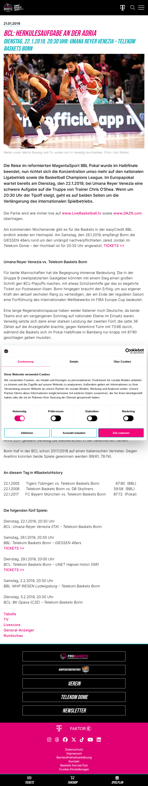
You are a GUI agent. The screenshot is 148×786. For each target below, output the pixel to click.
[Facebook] (65, 739)
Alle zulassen (121, 432)
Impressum (74, 753)
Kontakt (74, 761)
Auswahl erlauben (74, 432)
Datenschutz (74, 749)
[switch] (56, 418)
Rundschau (13, 635)
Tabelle (10, 614)
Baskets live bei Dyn (74, 765)
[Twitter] (73, 739)
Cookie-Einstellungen (74, 769)
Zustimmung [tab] (26, 361)
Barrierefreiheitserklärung (74, 757)
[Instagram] (49, 739)
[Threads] (57, 739)
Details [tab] (74, 361)
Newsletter (74, 710)
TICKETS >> (114, 246)
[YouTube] (90, 739)
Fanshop (72, 782)
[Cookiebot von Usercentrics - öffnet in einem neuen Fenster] (128, 351)
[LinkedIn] (99, 739)
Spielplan (117, 782)
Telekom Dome (74, 697)
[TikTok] (82, 739)
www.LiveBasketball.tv (81, 213)
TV (6, 619)
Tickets (29, 782)
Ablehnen (27, 432)
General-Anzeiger (19, 630)
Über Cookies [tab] (122, 361)
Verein (74, 683)
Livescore (12, 625)
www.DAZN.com (127, 213)
